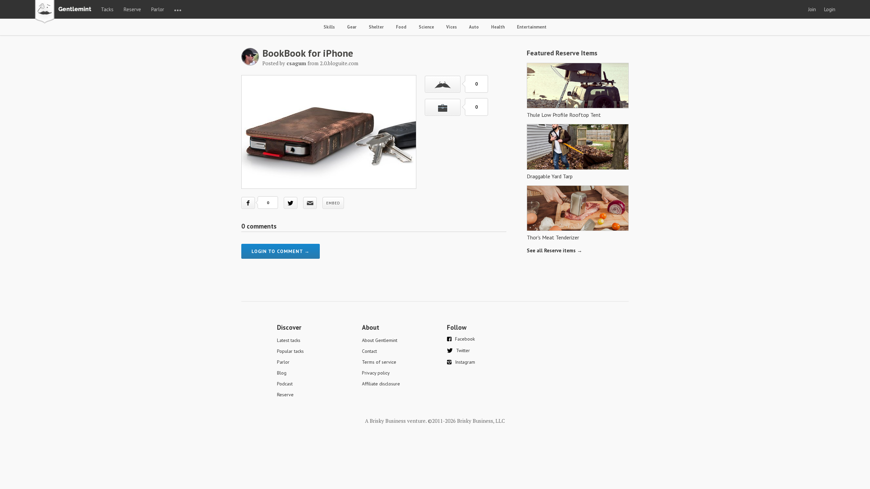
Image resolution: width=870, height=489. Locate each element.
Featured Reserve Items (562, 53)
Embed (333, 203)
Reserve (132, 9)
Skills (329, 27)
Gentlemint (65, 12)
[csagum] (250, 63)
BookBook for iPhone (307, 53)
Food (401, 27)
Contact (369, 351)
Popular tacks (290, 351)
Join (812, 9)
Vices (451, 27)
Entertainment (531, 27)
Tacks (107, 9)
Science (426, 27)
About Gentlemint (379, 340)
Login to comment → (280, 251)
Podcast (285, 384)
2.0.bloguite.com (339, 63)
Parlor (157, 9)
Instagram (465, 362)
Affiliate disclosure (381, 384)
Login (829, 9)
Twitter (463, 350)
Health (498, 27)
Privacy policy (376, 373)
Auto (474, 27)
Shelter (376, 27)
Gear (351, 27)
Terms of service (379, 362)
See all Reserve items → (554, 250)
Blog (281, 373)
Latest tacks (288, 340)
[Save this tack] (442, 107)
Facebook (465, 339)
